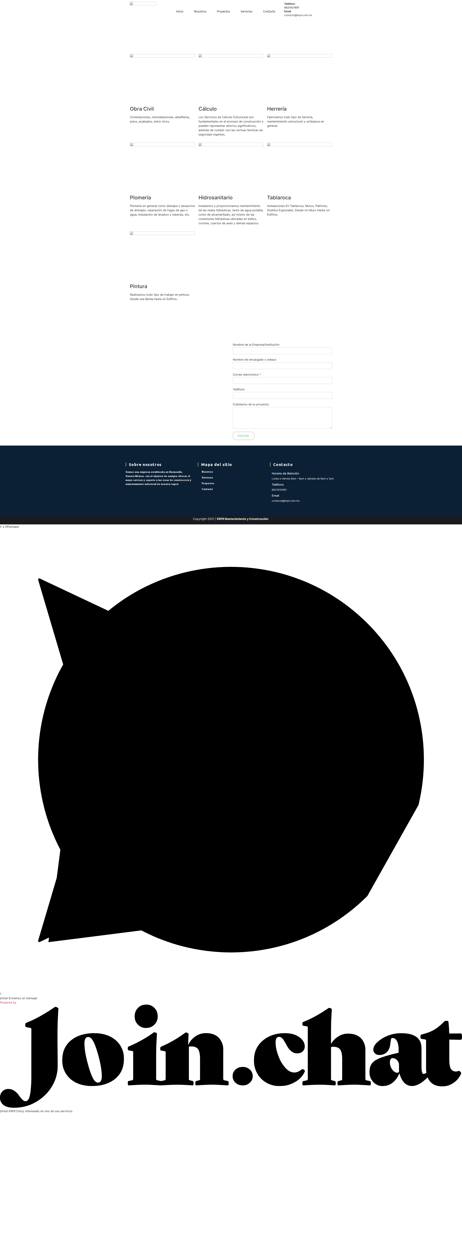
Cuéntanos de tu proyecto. (251, 404)
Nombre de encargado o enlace (254, 359)
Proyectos (223, 11)
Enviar (243, 435)
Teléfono (239, 389)
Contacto (269, 11)
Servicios (246, 11)
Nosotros (200, 11)
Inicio (179, 11)
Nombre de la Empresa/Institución (256, 344)
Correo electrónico (247, 374)
